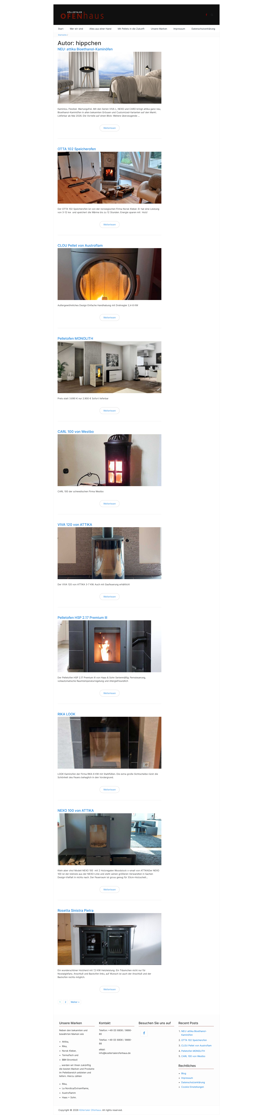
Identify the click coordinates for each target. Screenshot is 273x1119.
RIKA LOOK (66, 714)
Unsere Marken (159, 28)
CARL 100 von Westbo (76, 432)
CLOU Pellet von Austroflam (80, 245)
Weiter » (75, 1002)
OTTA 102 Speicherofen (77, 149)
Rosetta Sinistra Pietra (76, 910)
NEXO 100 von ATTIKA (76, 810)
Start (60, 28)
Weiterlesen (109, 128)
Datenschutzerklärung (203, 28)
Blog (183, 1073)
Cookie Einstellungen (192, 1086)
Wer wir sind (76, 28)
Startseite (62, 35)
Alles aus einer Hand (100, 28)
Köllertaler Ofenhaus (90, 1110)
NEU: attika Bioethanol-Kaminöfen (85, 49)
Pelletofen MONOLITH (75, 338)
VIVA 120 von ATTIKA (75, 525)
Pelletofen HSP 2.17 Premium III (82, 618)
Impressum (179, 28)
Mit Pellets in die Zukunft (131, 28)
